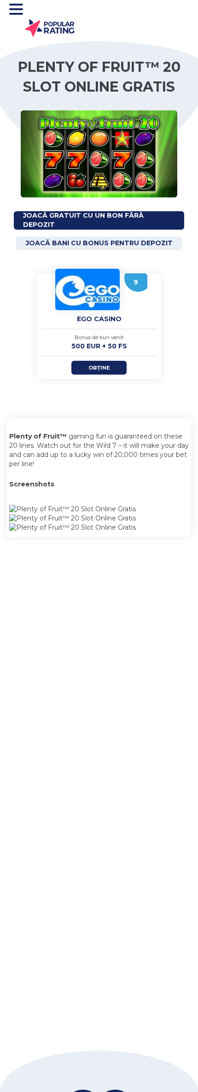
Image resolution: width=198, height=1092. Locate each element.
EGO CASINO (99, 319)
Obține (99, 367)
